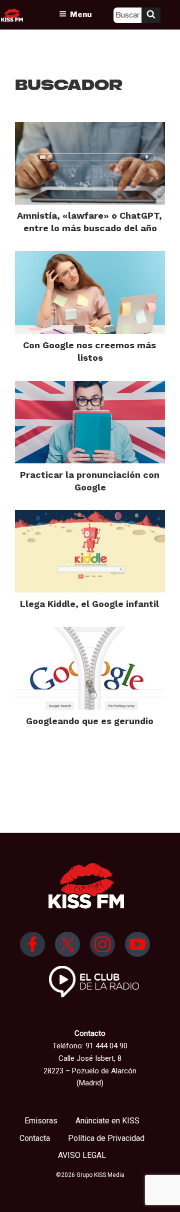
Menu (81, 14)
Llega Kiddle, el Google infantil (89, 603)
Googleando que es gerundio (90, 721)
